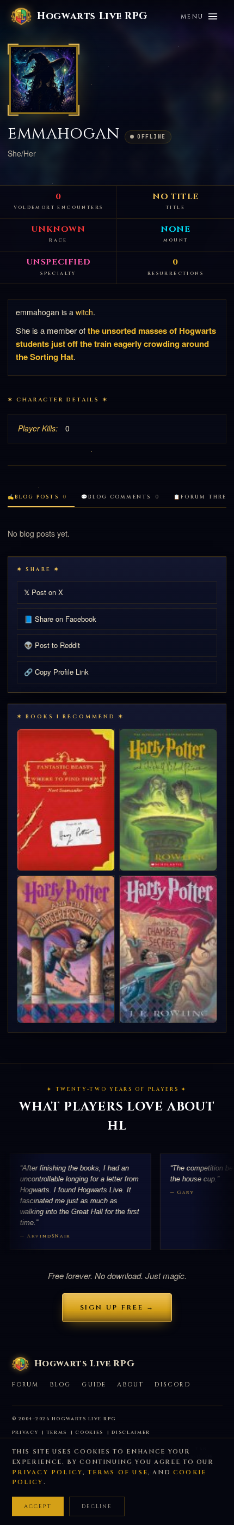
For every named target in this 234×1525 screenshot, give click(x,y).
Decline (97, 1506)
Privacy (25, 1433)
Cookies (89, 1433)
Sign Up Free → (117, 1307)
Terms (57, 1433)
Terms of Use (118, 1472)
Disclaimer (131, 1433)
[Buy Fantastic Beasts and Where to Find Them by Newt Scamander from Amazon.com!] (65, 799)
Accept (38, 1506)
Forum (25, 1384)
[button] (43, 79)
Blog (60, 1384)
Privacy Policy (47, 1472)
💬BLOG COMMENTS (120, 497)
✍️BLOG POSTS (37, 497)
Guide (94, 1384)
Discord (172, 1384)
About (130, 1384)
